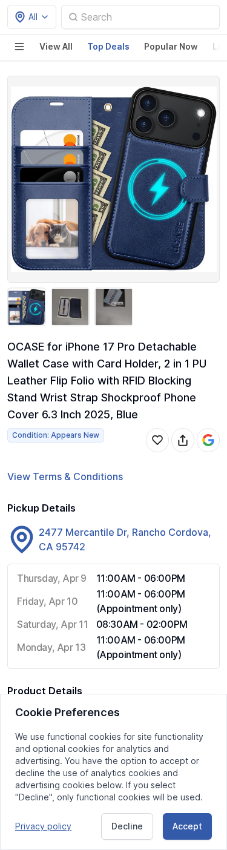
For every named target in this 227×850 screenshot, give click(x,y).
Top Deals (108, 46)
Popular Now (171, 46)
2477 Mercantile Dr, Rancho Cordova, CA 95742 (125, 539)
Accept (187, 826)
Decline (127, 826)
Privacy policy (43, 826)
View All (56, 46)
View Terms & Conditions (65, 476)
